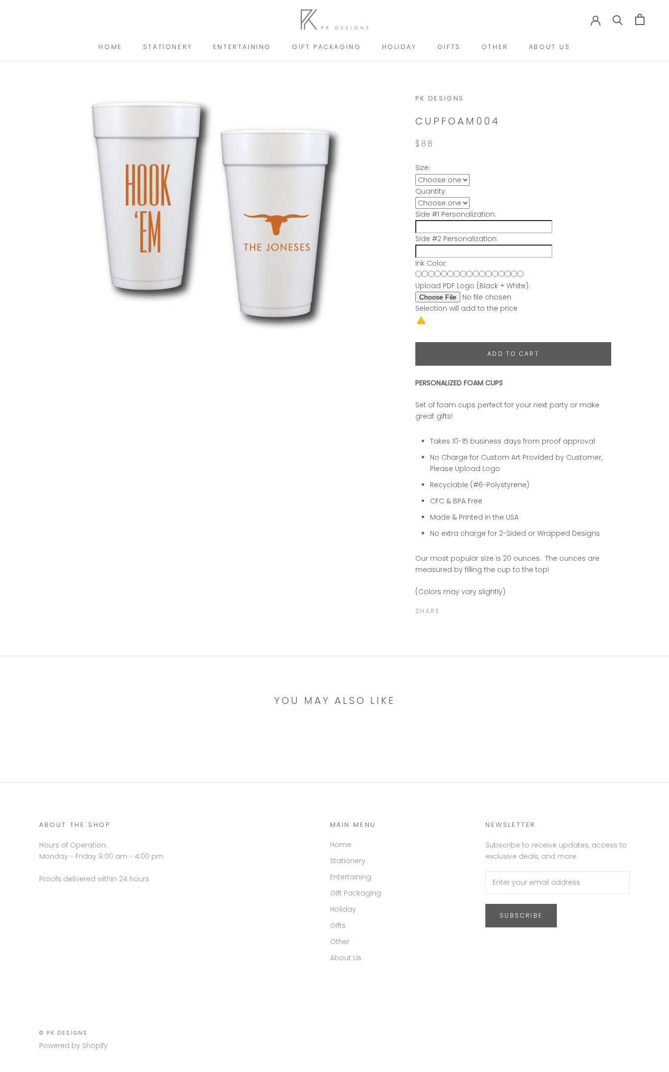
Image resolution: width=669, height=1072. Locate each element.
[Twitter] (462, 609)
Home (110, 46)
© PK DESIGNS (63, 1033)
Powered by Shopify (73, 1045)
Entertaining (242, 46)
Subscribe (521, 915)
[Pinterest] (475, 609)
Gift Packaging (326, 46)
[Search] (618, 19)
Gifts (449, 46)
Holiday (399, 46)
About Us (550, 46)
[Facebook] (449, 609)
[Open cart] (640, 19)
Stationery (167, 46)
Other (494, 46)
